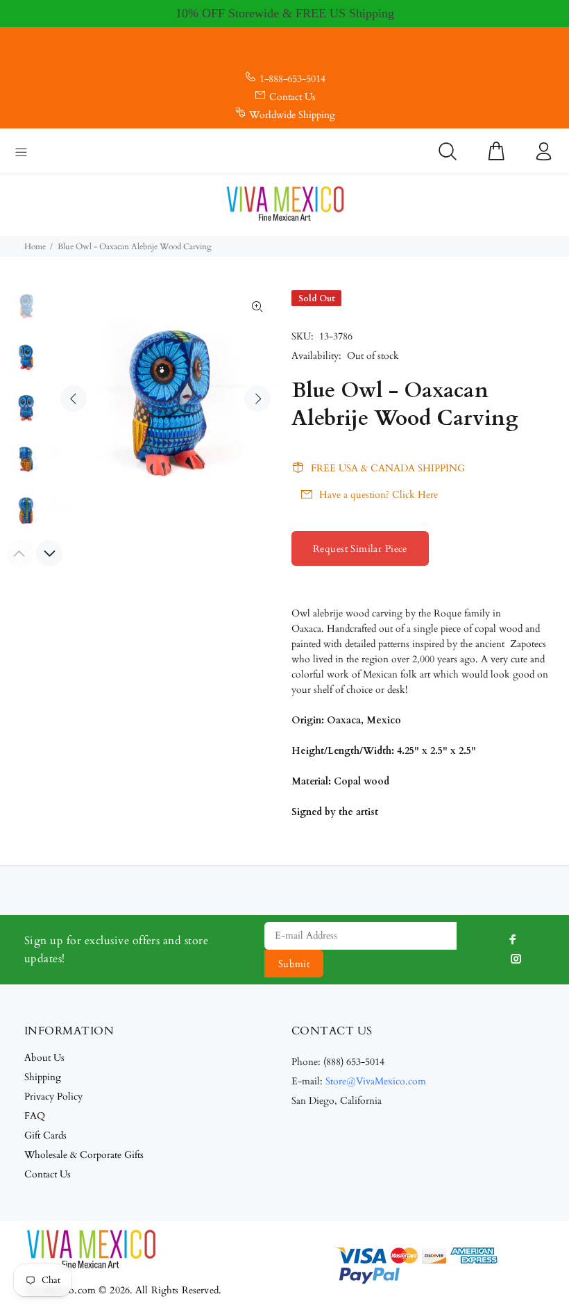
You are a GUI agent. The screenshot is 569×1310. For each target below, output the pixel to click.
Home (35, 246)
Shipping (42, 1077)
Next (257, 398)
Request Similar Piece (360, 548)
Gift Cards (45, 1135)
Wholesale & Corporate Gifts (84, 1154)
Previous (73, 398)
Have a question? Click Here (378, 494)
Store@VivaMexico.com (375, 1081)
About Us (44, 1057)
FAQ (34, 1116)
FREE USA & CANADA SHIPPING (388, 468)
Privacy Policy (53, 1096)
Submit (294, 964)
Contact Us (292, 96)
